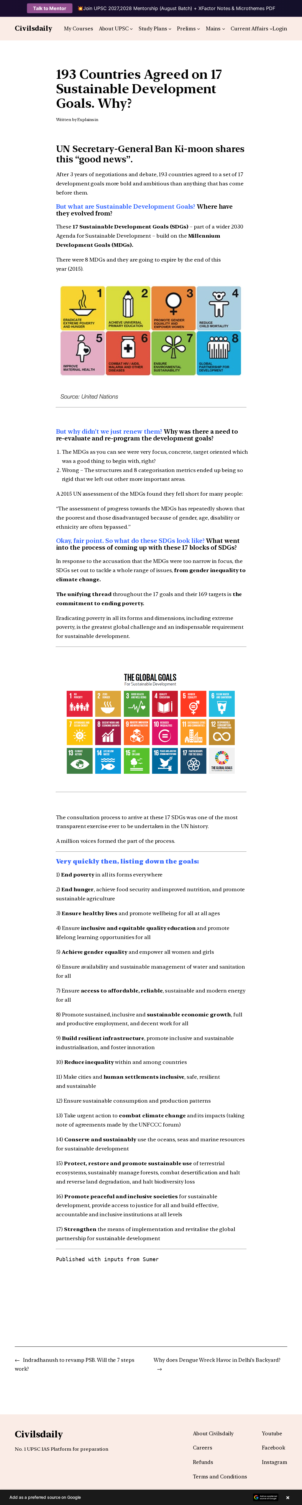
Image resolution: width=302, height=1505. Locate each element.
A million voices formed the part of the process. (115, 841)
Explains (85, 119)
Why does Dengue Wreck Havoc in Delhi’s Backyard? (217, 1360)
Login (280, 28)
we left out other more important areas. (135, 479)
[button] (151, 1497)
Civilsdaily (33, 28)
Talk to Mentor (49, 8)
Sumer (151, 1259)
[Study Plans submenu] (169, 28)
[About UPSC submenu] (131, 28)
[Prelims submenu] (198, 28)
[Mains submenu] (223, 28)
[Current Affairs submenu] (271, 28)
